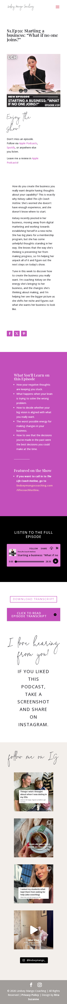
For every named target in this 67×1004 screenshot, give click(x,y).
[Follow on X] (17, 333)
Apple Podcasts (28, 143)
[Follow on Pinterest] (24, 333)
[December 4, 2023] (33, 837)
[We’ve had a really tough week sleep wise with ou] (33, 791)
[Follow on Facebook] (10, 333)
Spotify (11, 147)
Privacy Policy (30, 995)
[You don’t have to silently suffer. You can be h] (33, 883)
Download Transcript (33, 599)
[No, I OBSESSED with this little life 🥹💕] (33, 929)
